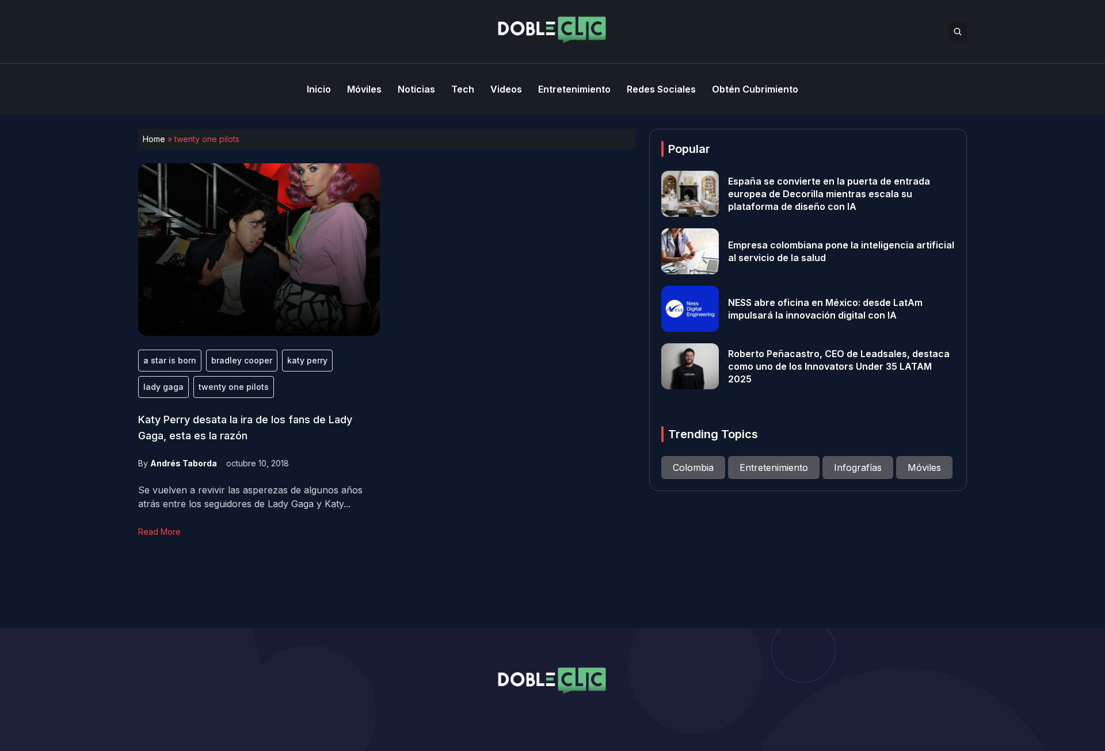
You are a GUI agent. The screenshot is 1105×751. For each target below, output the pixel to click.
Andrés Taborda (183, 463)
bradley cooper (241, 360)
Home (154, 139)
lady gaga (163, 387)
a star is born (169, 360)
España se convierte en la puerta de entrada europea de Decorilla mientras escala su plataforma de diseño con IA (829, 193)
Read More (159, 532)
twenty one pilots (234, 387)
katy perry (307, 360)
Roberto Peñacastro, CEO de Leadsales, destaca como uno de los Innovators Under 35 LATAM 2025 (839, 366)
